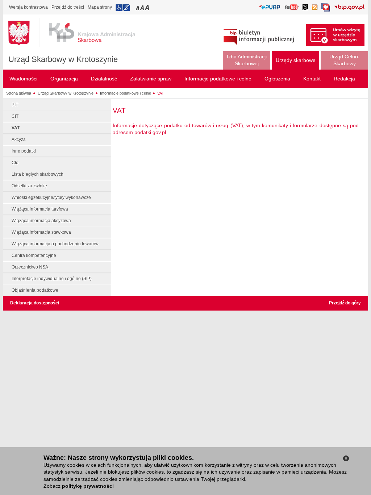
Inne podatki (24, 151)
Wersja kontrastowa (28, 7)
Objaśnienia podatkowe (35, 290)
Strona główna (18, 93)
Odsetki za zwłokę (29, 185)
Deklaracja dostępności (34, 302)
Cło (15, 162)
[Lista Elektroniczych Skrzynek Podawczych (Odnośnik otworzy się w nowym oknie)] (269, 7)
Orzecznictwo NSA (30, 267)
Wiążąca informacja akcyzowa (41, 220)
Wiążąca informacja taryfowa (40, 209)
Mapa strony (100, 7)
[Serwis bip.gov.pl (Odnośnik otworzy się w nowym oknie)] (349, 7)
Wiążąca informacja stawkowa (41, 232)
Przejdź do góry (345, 302)
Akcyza (19, 139)
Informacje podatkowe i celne (125, 93)
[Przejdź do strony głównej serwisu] (77, 32)
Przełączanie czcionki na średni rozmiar (142, 7)
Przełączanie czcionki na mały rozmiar (138, 7)
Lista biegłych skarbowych (37, 174)
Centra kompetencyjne (34, 255)
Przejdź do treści (67, 7)
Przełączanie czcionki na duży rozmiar (147, 7)
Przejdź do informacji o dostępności (123, 7)
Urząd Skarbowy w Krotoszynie (63, 59)
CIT (15, 116)
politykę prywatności (88, 486)
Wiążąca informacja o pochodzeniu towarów (55, 243)
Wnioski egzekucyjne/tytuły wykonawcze (51, 197)
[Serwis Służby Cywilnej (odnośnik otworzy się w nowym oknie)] (325, 9)
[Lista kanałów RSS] (315, 7)
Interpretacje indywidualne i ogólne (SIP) (52, 278)
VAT (160, 93)
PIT (15, 104)
